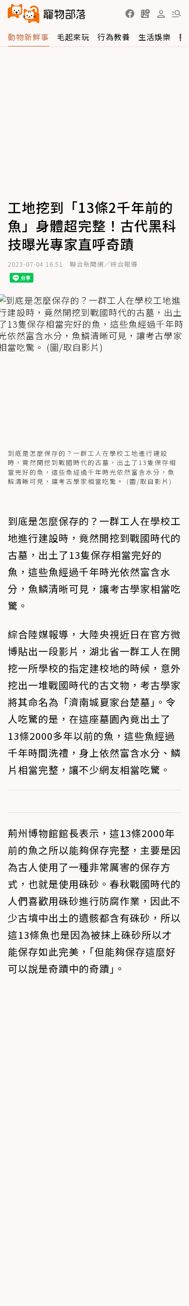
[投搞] (145, 13)
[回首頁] (46, 13)
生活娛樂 (154, 37)
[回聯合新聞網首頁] (24, 13)
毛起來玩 (73, 37)
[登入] (161, 14)
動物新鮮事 (28, 37)
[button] (130, 13)
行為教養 (113, 37)
